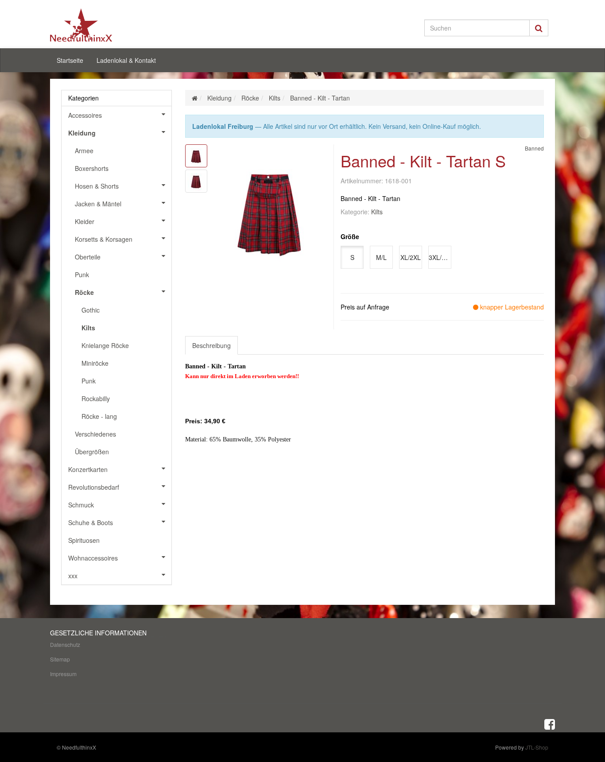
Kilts (377, 211)
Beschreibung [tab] (211, 345)
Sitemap (60, 659)
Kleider (84, 221)
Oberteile (88, 256)
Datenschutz (65, 644)
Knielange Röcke (105, 345)
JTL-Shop (536, 747)
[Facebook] (549, 723)
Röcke (84, 292)
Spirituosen (84, 540)
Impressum (63, 673)
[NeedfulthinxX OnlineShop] (129, 25)
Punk (82, 274)
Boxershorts (92, 168)
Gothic (90, 310)
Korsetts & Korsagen (103, 239)
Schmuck (81, 504)
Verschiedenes (95, 433)
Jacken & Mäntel (98, 203)
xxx (73, 575)
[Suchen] (539, 27)
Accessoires (85, 115)
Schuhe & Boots (90, 522)
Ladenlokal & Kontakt (126, 60)
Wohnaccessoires (93, 557)
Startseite (70, 60)
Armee (84, 150)
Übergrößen (92, 451)
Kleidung (82, 132)
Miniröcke (95, 363)
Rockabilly (95, 398)
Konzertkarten (88, 469)
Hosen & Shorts (97, 186)
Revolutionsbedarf (93, 487)
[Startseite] (195, 97)
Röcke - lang (99, 416)
